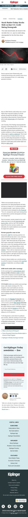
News (21, 42)
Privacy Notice (8, 382)
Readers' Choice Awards (14, 445)
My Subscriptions (14, 430)
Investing (12, 18)
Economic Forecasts (14, 460)
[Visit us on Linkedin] (21, 506)
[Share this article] (2, 69)
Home (5, 18)
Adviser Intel (14, 463)
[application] (14, 189)
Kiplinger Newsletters (14, 436)
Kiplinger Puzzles (14, 448)
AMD (18, 273)
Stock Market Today (14, 458)
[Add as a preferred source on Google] (21, 500)
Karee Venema (11, 40)
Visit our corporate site (19, 511)
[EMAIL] (16, 396)
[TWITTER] (11, 396)
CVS (10, 284)
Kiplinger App (14, 433)
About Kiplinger (14, 443)
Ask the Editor (14, 451)
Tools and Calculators (14, 465)
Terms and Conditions (14, 485)
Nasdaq (12, 299)
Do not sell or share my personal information (14, 495)
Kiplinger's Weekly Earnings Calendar (12, 337)
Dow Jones (17, 302)
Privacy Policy (14, 487)
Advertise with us (14, 492)
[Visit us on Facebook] (9, 506)
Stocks (20, 18)
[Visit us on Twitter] (3, 506)
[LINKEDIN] (13, 396)
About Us (14, 480)
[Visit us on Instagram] (15, 506)
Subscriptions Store (14, 428)
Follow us (15, 69)
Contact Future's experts (14, 482)
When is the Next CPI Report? (10, 331)
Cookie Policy (14, 490)
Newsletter (23, 69)
